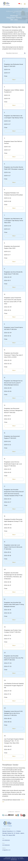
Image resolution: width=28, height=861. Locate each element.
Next (24, 815)
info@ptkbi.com (6, 850)
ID (21, 4)
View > (14, 79)
